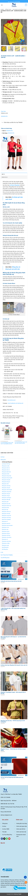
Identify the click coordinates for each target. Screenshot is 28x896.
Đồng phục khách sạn (6, 505)
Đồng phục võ (5, 539)
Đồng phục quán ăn (6, 523)
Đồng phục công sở (6, 493)
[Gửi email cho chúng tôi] (4, 838)
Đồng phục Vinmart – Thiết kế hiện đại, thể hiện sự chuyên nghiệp (13, 749)
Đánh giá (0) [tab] (4, 177)
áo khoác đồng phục (15, 185)
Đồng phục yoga (5, 545)
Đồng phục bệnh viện (6, 471)
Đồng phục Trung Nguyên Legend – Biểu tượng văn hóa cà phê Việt (13, 693)
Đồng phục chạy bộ (6, 487)
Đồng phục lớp (5, 509)
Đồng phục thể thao (6, 535)
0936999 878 (4, 116)
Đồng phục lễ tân (5, 507)
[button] (2, 5)
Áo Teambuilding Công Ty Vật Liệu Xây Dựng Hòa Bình (21, 442)
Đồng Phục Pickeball (6, 519)
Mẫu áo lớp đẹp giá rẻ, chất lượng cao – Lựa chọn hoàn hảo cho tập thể (13, 637)
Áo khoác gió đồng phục (19, 9)
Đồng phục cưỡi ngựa (6, 497)
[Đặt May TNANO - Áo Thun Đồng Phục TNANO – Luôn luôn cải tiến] (14, 5)
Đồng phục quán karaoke (7, 525)
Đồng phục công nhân (6, 491)
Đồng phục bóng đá (6, 479)
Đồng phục (8, 9)
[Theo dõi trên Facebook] (2, 838)
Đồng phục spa (5, 529)
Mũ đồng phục (5, 549)
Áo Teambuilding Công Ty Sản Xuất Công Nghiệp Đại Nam (7, 443)
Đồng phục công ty (6, 495)
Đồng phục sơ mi (5, 527)
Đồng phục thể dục (6, 533)
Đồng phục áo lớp (5, 465)
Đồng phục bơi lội (5, 473)
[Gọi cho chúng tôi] (7, 838)
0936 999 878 (10, 0)
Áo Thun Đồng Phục (7, 834)
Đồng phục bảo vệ (6, 469)
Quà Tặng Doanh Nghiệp (7, 555)
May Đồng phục (5, 547)
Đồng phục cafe (5, 483)
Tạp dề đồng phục (5, 557)
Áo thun (2, 457)
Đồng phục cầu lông (6, 485)
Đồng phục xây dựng (6, 541)
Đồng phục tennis (5, 531)
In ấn (2, 552)
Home (2, 9)
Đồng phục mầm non (6, 511)
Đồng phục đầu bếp (6, 499)
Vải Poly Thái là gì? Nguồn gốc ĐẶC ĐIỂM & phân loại (12, 777)
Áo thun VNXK (5, 829)
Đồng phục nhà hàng (6, 517)
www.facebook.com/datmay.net (15, 403)
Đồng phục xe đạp (6, 543)
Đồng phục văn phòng (6, 537)
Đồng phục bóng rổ (6, 481)
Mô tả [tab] (3, 174)
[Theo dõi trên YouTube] (9, 838)
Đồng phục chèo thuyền (7, 489)
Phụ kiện (4, 831)
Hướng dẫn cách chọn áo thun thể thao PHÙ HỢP (11, 581)
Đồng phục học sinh (6, 503)
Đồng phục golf (5, 501)
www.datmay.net (11, 400)
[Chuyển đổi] (2, 122)
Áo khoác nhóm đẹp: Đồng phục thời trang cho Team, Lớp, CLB (14, 665)
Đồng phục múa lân (6, 513)
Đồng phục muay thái (6, 515)
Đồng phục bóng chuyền (7, 477)
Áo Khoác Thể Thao (6, 464)
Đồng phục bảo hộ (6, 467)
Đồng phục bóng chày (6, 475)
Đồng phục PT (5, 521)
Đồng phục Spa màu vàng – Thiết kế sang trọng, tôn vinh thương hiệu (13, 721)
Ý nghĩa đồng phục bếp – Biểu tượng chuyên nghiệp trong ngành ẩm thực (13, 609)
